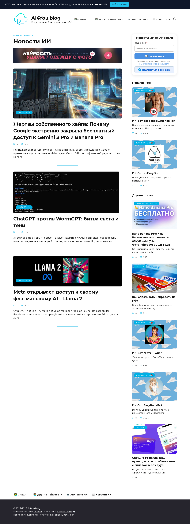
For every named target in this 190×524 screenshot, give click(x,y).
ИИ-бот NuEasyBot (145, 173)
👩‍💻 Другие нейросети (108, 19)
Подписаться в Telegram (156, 69)
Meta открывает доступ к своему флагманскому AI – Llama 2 (55, 295)
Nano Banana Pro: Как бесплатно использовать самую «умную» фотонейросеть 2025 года (151, 239)
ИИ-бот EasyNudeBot (147, 405)
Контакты (32, 514)
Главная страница (23, 35)
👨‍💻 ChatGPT (81, 19)
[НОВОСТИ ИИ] (67, 116)
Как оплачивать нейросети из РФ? (153, 298)
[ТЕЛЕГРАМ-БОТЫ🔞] (154, 114)
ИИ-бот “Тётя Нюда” (147, 353)
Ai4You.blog (46, 18)
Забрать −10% (119, 4)
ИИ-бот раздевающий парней (153, 120)
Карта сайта (20, 514)
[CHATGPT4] (154, 451)
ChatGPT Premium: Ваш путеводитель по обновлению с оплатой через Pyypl (154, 461)
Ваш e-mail (141, 42)
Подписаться (156, 56)
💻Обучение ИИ (137, 19)
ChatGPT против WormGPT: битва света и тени (66, 222)
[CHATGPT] (154, 291)
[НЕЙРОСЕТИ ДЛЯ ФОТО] (154, 227)
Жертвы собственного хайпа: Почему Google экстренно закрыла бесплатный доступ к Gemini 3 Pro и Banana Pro (64, 130)
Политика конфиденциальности (56, 514)
